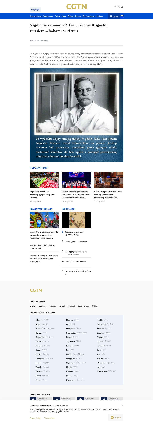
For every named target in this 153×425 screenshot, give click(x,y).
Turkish (103, 358)
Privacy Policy (35, 418)
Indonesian (76, 333)
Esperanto (44, 358)
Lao (70, 350)
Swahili (104, 345)
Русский (71, 306)
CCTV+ (95, 306)
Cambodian (42, 341)
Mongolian (74, 358)
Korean (72, 345)
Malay (75, 354)
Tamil (102, 350)
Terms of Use (49, 418)
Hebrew (72, 320)
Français (52, 306)
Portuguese (75, 380)
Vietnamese (106, 371)
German (42, 371)
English (33, 306)
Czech (41, 350)
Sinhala (103, 337)
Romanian (105, 324)
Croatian (43, 345)
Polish (71, 375)
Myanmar (76, 363)
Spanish (104, 341)
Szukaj (115, 16)
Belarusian (45, 328)
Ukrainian (105, 363)
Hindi (70, 324)
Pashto (102, 320)
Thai (101, 354)
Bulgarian (44, 337)
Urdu (101, 367)
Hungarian (74, 328)
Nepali (71, 367)
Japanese (73, 341)
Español (42, 306)
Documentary (83, 306)
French (42, 367)
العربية (62, 306)
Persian (72, 371)
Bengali (41, 333)
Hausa (41, 380)
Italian (72, 337)
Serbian (103, 333)
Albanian (42, 320)
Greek (42, 375)
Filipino (42, 363)
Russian (104, 328)
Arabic (41, 324)
